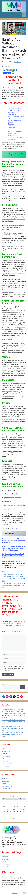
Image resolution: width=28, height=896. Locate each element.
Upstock (10, 126)
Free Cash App (12, 114)
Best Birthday (10, 156)
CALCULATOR (6, 751)
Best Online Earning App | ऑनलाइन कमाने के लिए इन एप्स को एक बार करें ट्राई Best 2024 (13, 579)
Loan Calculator (7, 764)
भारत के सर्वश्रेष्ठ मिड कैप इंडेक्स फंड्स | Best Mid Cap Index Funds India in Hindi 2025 (13, 728)
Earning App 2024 (17, 574)
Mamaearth (11, 127)
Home (4, 783)
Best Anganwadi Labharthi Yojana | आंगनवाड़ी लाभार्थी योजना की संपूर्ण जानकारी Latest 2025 (13, 734)
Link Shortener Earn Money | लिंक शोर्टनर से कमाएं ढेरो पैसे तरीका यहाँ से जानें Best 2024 (13, 227)
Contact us (5, 781)
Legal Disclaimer (7, 786)
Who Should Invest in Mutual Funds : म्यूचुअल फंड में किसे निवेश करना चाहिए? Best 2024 (13, 585)
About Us (5, 778)
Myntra (10, 129)
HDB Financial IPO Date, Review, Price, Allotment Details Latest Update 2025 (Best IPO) (13, 715)
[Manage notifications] (24, 893)
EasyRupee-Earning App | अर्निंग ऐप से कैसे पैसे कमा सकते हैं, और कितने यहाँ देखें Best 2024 (13, 555)
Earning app (7, 574)
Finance (4, 753)
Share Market (6, 766)
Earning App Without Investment (15, 107)
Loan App (5, 761)
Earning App (13, 528)
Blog (3, 748)
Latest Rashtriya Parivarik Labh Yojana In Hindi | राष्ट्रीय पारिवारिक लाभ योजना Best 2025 (13, 721)
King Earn (11, 135)
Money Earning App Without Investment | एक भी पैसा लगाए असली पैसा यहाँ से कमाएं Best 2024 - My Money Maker (13, 623)
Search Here (6, 684)
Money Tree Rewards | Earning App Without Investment (15, 110)
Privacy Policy (6, 788)
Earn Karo (11, 124)
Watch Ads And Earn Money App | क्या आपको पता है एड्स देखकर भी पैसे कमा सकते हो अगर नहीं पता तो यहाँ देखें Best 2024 (14, 548)
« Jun (13, 818)
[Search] (22, 687)
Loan (3, 758)
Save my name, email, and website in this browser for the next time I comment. (14, 668)
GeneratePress (14, 893)
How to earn (8, 572)
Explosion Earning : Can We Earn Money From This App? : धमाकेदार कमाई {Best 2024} (13, 540)
